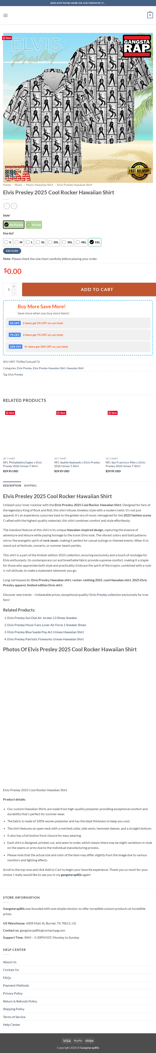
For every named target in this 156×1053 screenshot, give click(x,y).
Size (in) (8, 233)
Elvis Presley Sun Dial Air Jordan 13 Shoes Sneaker (42, 618)
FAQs (7, 977)
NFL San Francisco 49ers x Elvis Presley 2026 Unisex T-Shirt (125, 464)
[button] (5, 15)
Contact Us (11, 970)
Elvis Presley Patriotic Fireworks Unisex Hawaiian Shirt (45, 639)
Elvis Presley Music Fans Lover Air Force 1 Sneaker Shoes (46, 625)
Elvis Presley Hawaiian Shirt (74, 184)
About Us (9, 962)
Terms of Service (14, 1017)
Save (8, 37)
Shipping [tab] (30, 485)
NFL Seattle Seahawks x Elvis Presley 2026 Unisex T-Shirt (77, 464)
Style (6, 215)
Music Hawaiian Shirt (39, 184)
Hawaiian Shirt (75, 368)
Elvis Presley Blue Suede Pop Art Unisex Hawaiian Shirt (45, 632)
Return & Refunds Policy (20, 1001)
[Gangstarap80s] (78, 15)
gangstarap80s (71, 875)
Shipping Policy (13, 1009)
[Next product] (6, 206)
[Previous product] (14, 206)
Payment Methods (16, 985)
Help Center (11, 1024)
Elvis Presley (24, 368)
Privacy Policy (13, 993)
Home (7, 184)
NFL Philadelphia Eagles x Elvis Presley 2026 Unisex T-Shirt (22, 464)
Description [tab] (12, 485)
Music (18, 184)
